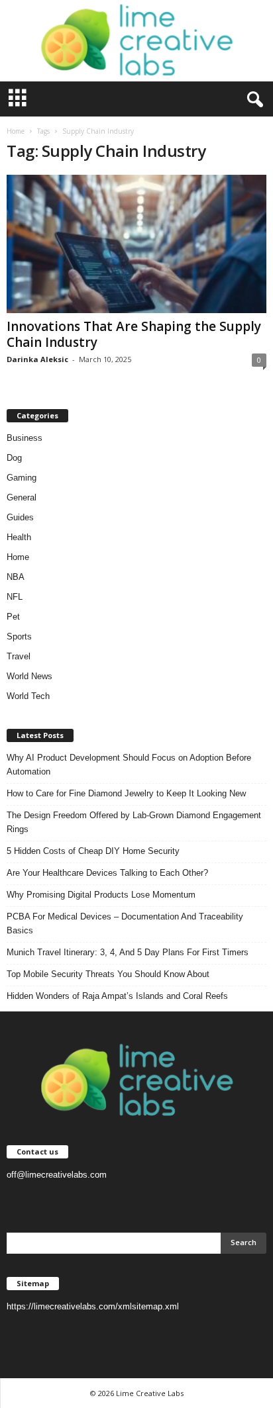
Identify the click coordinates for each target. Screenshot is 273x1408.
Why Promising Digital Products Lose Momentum (101, 895)
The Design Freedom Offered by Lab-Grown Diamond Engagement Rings (134, 822)
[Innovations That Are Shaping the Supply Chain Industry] (136, 244)
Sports (19, 636)
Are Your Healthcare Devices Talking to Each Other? (107, 873)
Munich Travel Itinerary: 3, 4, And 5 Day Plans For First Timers (127, 952)
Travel (18, 656)
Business (24, 438)
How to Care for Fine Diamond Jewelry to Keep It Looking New (126, 793)
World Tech (28, 696)
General (21, 497)
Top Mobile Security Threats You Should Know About (108, 974)
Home (16, 131)
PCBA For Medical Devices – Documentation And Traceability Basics (125, 923)
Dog (14, 458)
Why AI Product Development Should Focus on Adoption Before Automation (129, 764)
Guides (20, 517)
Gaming (21, 478)
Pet (13, 617)
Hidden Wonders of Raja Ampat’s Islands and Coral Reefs (117, 996)
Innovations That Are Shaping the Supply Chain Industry (134, 334)
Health (19, 537)
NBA (16, 577)
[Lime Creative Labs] (136, 40)
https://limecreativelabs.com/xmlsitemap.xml (93, 1306)
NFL (15, 597)
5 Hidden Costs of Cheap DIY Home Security (93, 851)
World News (29, 676)
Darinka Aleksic (37, 359)
